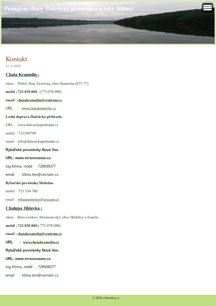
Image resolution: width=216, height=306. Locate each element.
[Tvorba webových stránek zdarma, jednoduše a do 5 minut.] (121, 298)
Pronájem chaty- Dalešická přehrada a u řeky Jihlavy (68, 8)
